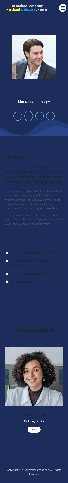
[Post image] (34, 376)
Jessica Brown (34, 415)
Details (34, 429)
